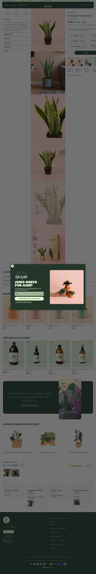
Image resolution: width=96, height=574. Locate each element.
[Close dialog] (12, 266)
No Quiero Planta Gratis (23, 302)
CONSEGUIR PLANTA (29, 299)
